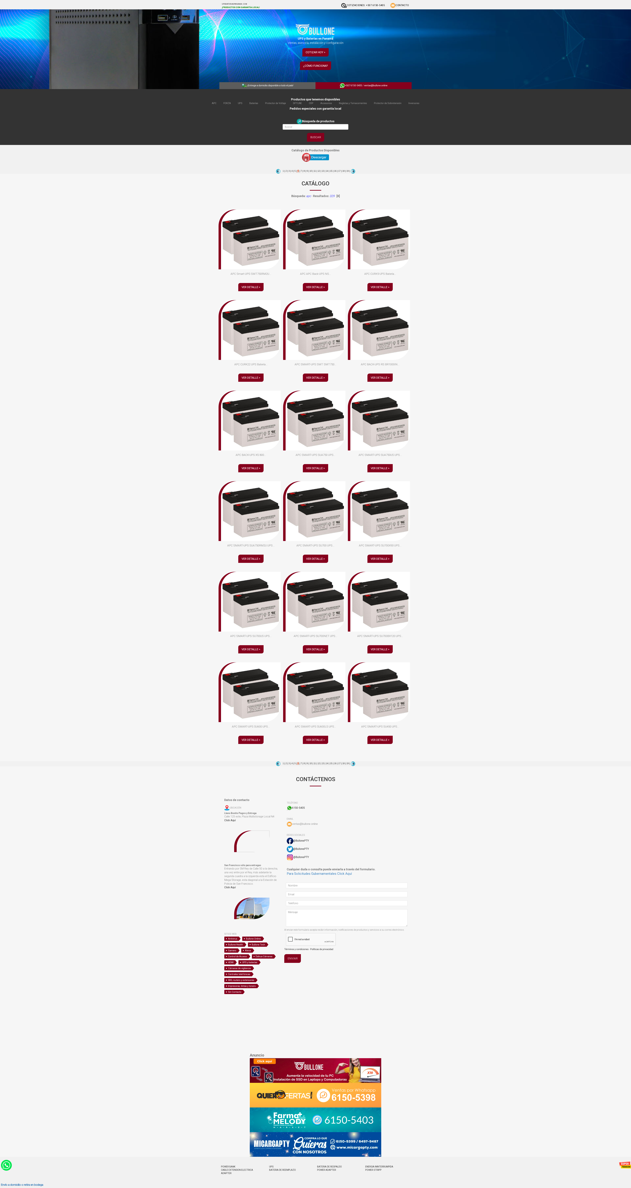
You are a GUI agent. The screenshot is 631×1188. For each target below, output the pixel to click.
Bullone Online (253, 938)
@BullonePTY (301, 840)
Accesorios (326, 103)
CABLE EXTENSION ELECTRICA (237, 1170)
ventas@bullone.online (375, 85)
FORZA (227, 103)
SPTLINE (297, 103)
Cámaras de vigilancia (239, 968)
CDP (311, 103)
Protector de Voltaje (275, 103)
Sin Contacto (234, 992)
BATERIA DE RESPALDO (329, 1166)
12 (318, 171)
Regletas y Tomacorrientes (353, 103)
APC (214, 103)
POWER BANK (228, 1166)
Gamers (232, 950)
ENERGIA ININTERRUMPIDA (379, 1166)
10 (310, 171)
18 (343, 171)
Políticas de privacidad (321, 949)
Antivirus (232, 938)
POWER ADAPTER (326, 1170)
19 (347, 171)
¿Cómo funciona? (315, 65)
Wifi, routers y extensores (241, 980)
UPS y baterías (249, 962)
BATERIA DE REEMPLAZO (282, 1170)
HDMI (231, 962)
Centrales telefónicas (239, 974)
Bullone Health (235, 944)
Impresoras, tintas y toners (242, 986)
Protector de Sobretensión (387, 103)
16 (334, 171)
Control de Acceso (237, 956)
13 (322, 171)
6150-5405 (298, 807)
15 (330, 171)
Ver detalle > (251, 287)
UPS (240, 103)
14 (326, 171)
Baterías (253, 103)
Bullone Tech (258, 944)
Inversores (414, 103)
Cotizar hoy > (315, 52)
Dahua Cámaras (264, 956)
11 (314, 171)
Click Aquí (230, 820)
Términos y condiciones (296, 949)
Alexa (248, 950)
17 (339, 171)
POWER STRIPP (373, 1170)
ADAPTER (226, 1173)
